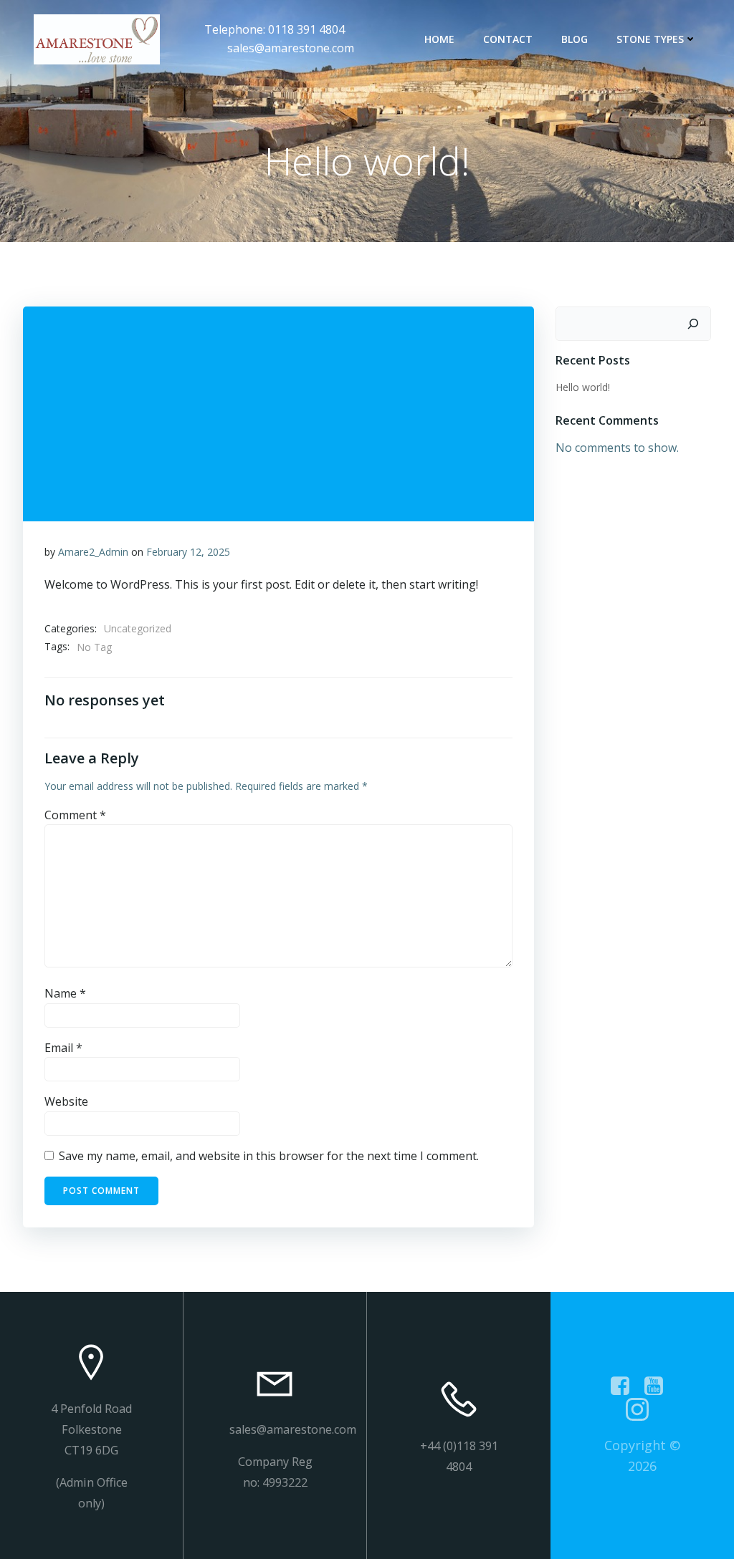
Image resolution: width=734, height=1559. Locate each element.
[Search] (693, 323)
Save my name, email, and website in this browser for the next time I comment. (269, 1156)
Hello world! (583, 387)
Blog (574, 39)
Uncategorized (137, 628)
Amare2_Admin (93, 552)
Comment (75, 815)
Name (65, 993)
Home (439, 39)
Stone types (650, 39)
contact (508, 39)
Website (66, 1101)
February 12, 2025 (188, 552)
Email (63, 1048)
